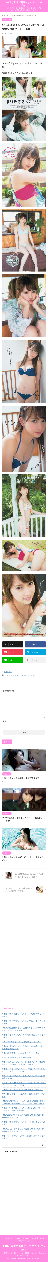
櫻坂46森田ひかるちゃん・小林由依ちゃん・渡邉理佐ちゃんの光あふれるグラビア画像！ (23, 1063)
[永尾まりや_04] (24, 335)
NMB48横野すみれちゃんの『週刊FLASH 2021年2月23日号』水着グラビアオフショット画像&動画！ (23, 1102)
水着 (12, 675)
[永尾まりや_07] (24, 535)
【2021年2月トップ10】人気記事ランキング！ (21, 1042)
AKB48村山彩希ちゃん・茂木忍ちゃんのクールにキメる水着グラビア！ (23, 1047)
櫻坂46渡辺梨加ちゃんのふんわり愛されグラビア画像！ (23, 1095)
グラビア (7, 675)
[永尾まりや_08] (24, 569)
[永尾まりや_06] (24, 470)
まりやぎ (27, 675)
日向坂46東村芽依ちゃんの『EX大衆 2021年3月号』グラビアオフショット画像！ (24, 1083)
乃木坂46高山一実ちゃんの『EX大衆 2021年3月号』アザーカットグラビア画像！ (24, 1070)
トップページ (8, 1238)
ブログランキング (24, 1241)
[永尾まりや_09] (24, 635)
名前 (4, 721)
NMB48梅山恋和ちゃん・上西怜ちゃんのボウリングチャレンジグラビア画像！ (24, 1029)
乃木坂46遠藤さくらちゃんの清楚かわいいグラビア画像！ (23, 1036)
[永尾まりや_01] (24, 139)
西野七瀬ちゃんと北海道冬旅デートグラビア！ (21, 1057)
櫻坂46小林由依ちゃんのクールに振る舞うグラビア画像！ (23, 1137)
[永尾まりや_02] (24, 205)
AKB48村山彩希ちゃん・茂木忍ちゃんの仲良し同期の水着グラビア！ (23, 1076)
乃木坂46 (26, 1238)
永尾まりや (8, 672)
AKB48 (33, 675)
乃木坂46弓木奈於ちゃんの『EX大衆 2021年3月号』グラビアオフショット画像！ (24, 1109)
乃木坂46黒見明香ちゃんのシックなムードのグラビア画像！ (23, 1022)
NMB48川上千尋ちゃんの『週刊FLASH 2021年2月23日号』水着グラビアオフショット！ (23, 1130)
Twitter (41, 1238)
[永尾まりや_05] (24, 401)
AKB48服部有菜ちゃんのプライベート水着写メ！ (22, 1053)
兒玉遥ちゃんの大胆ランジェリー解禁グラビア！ (22, 1089)
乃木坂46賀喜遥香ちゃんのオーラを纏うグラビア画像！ (23, 1123)
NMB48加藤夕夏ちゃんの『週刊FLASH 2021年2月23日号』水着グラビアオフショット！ (23, 1116)
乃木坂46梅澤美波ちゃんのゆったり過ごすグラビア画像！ (23, 1015)
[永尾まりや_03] (24, 269)
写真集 (34, 1238)
